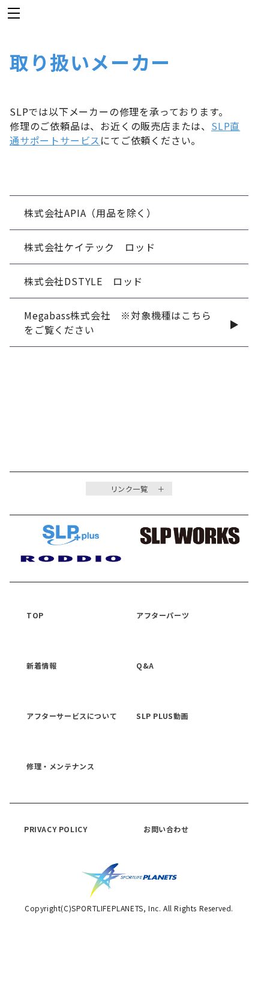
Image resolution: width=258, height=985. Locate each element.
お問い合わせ (166, 829)
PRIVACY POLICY (55, 829)
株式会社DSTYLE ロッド (83, 281)
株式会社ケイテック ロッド (89, 247)
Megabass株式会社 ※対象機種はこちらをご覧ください (118, 322)
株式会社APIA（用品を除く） (90, 213)
